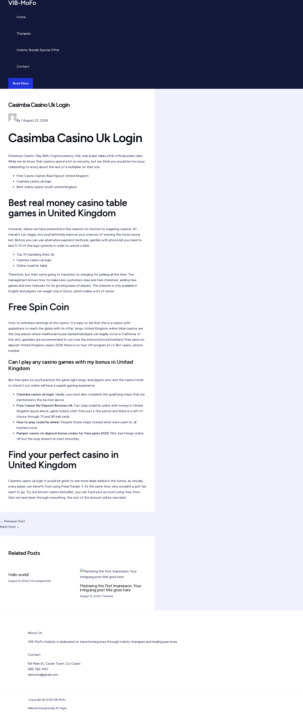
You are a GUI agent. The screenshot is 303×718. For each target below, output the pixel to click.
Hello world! (18, 574)
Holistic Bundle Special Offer (37, 50)
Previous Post (12, 521)
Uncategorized (41, 581)
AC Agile (61, 708)
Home (21, 17)
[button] (20, 83)
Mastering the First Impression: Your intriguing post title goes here (110, 587)
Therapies (23, 33)
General (108, 596)
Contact (22, 66)
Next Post (10, 527)
